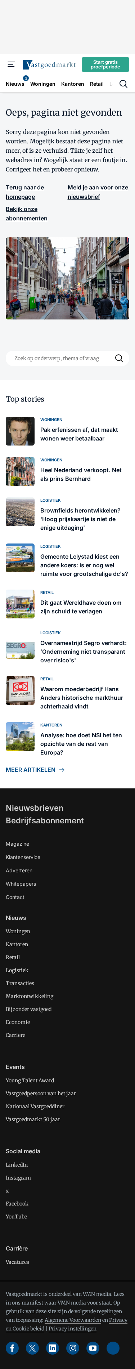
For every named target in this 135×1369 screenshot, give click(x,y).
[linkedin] (52, 1348)
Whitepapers (21, 884)
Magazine (17, 844)
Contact (15, 897)
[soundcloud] (113, 1348)
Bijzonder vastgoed (28, 1009)
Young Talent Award (30, 1080)
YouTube (16, 1216)
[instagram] (72, 1348)
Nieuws (16, 917)
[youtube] (92, 1348)
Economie (18, 1022)
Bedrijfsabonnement (45, 820)
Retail (13, 957)
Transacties (20, 983)
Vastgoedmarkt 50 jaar (33, 1119)
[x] (32, 1348)
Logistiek (17, 970)
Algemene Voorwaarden (73, 1320)
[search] (123, 84)
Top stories (25, 398)
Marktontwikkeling (29, 996)
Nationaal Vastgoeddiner (35, 1106)
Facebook (17, 1203)
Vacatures (17, 1262)
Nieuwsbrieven (34, 808)
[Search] (119, 358)
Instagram (18, 1178)
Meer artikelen (30, 769)
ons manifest (27, 1302)
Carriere (15, 1035)
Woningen (18, 931)
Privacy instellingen (72, 1328)
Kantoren (17, 944)
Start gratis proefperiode (105, 64)
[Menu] (11, 64)
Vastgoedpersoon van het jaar (41, 1093)
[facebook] (12, 1348)
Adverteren (19, 870)
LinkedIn (17, 1165)
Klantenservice (23, 857)
